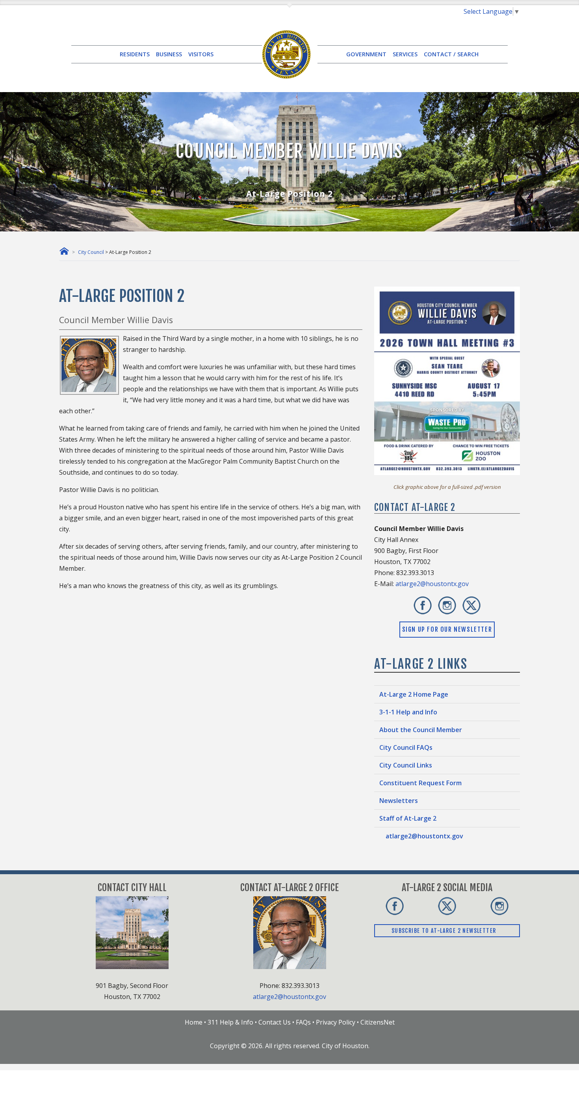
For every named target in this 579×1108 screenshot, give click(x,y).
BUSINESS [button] (169, 54)
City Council (91, 252)
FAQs (303, 1022)
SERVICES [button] (405, 54)
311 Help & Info (230, 1022)
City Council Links (405, 765)
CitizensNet (377, 1022)
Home (193, 1022)
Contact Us (274, 1022)
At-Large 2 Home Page (413, 694)
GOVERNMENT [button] (366, 54)
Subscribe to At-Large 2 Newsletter (445, 930)
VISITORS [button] (200, 54)
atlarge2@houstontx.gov (432, 583)
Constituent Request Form (420, 783)
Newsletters (398, 800)
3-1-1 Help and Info (408, 712)
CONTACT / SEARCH (451, 54)
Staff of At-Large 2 (407, 818)
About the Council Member (420, 729)
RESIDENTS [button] (135, 54)
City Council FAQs (405, 747)
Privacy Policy (335, 1022)
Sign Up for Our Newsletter (447, 629)
